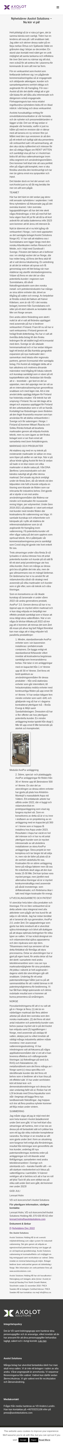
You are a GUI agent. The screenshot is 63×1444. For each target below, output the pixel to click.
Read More (44, 1440)
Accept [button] (23, 1440)
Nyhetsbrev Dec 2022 (23, 1228)
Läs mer (42, 1341)
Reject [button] (33, 1440)
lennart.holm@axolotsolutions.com (27, 1219)
